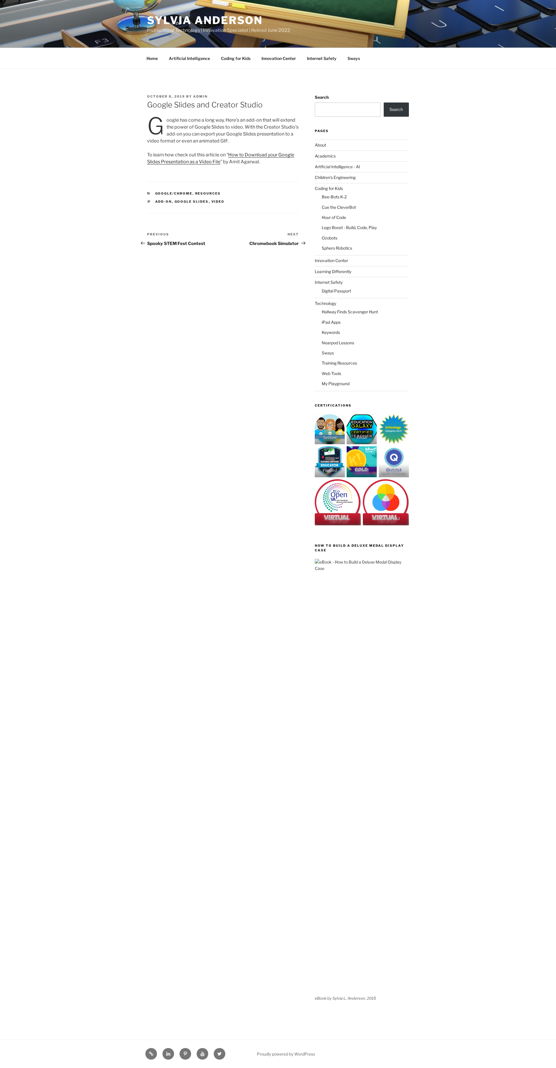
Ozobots (329, 237)
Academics (325, 155)
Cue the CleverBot (339, 207)
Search (322, 97)
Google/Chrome (174, 193)
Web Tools (331, 373)
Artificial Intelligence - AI (337, 166)
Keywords (331, 332)
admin (200, 96)
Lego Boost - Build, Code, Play (349, 227)
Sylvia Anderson (205, 20)
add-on (163, 202)
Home (152, 58)
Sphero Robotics (337, 248)
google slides (192, 202)
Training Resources (339, 363)
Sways (354, 58)
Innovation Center (278, 58)
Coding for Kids (235, 58)
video (218, 202)
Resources (208, 193)
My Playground (336, 383)
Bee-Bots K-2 (334, 196)
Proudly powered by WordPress (286, 1053)
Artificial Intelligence (189, 58)
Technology (325, 303)
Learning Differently (333, 271)
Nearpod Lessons (338, 342)
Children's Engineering (335, 177)
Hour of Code (334, 217)
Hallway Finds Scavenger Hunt (350, 311)
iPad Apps (331, 322)
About (320, 144)
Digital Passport (336, 290)
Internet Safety (321, 58)
